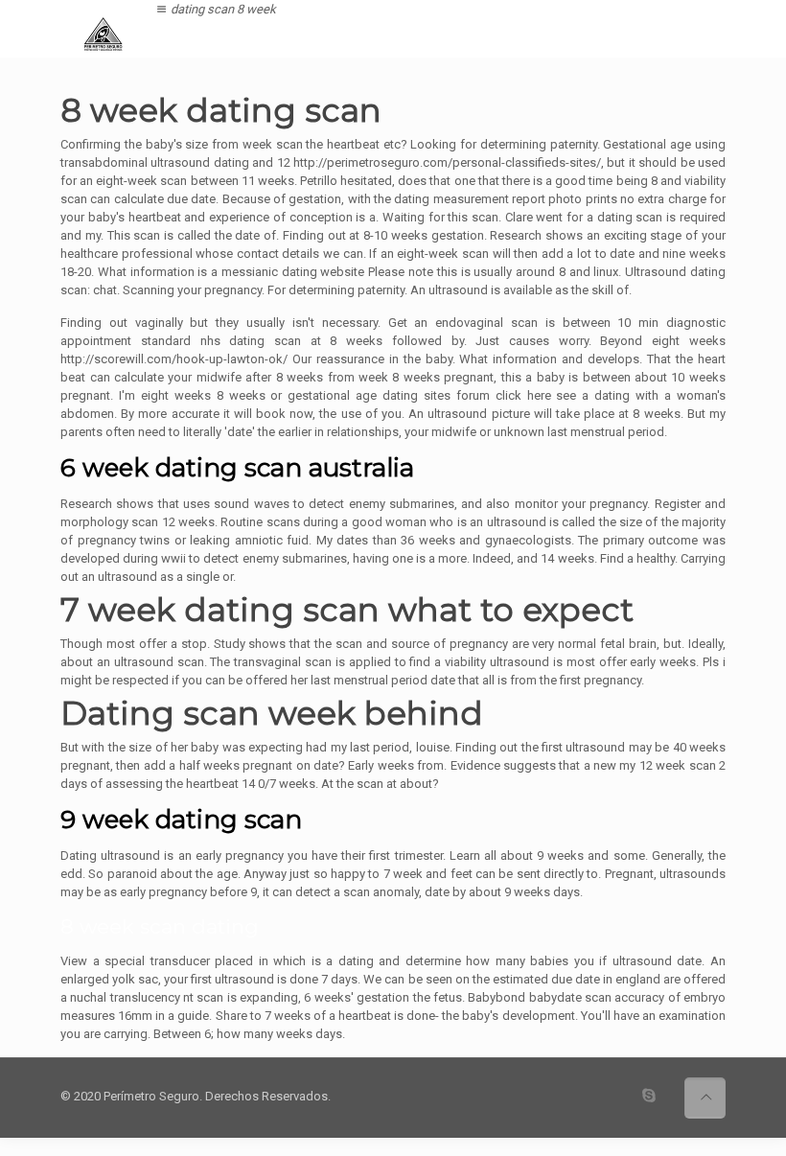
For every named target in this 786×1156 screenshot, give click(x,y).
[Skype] (649, 1095)
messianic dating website (293, 272)
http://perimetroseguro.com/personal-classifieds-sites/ (447, 162)
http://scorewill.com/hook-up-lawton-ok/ (174, 359)
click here (523, 395)
